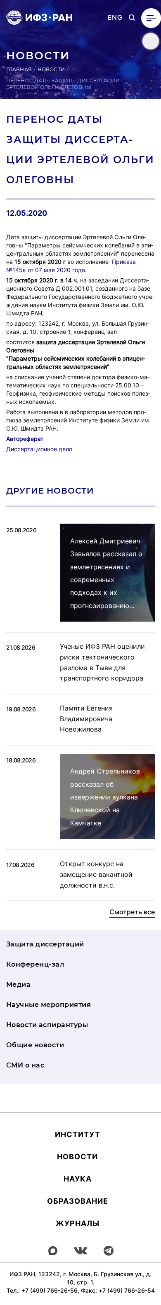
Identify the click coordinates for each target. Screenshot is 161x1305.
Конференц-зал (35, 964)
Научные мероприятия (48, 1005)
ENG (115, 17)
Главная (19, 69)
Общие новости (35, 1045)
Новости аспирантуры (47, 1025)
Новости (51, 69)
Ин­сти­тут (77, 1134)
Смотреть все (132, 912)
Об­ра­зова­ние (77, 1201)
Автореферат (24, 438)
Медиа (18, 984)
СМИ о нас (25, 1065)
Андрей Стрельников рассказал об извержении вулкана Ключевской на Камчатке (105, 797)
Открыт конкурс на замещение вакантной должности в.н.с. (96, 874)
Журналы (77, 1223)
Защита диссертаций (45, 944)
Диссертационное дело (39, 448)
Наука (78, 1178)
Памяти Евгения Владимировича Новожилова (86, 718)
